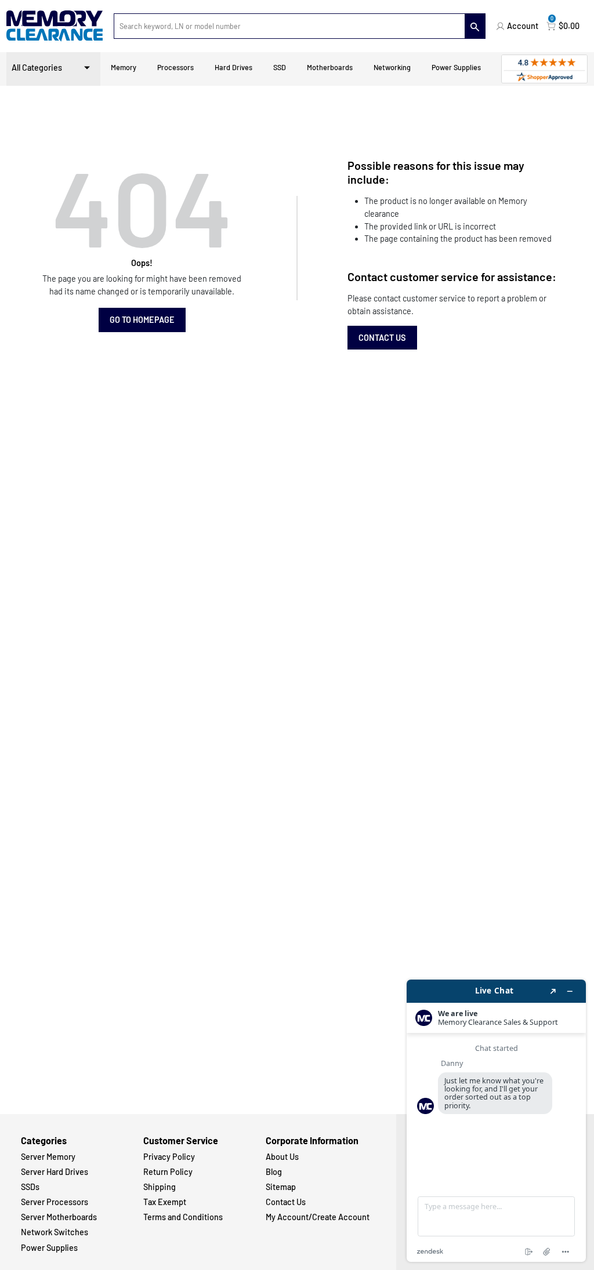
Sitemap (281, 1187)
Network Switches (54, 1232)
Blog (274, 1172)
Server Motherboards (59, 1217)
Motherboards (330, 67)
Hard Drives (233, 67)
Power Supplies (456, 67)
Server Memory (48, 1157)
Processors (175, 67)
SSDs (30, 1187)
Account (522, 26)
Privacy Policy (169, 1157)
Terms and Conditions (183, 1217)
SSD (279, 67)
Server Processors (54, 1202)
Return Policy (168, 1172)
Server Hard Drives (54, 1172)
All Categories (37, 67)
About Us (282, 1157)
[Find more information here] (496, 1120)
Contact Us (382, 338)
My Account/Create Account (318, 1217)
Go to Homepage (142, 320)
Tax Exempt (164, 1202)
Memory (123, 67)
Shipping (159, 1187)
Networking (392, 67)
